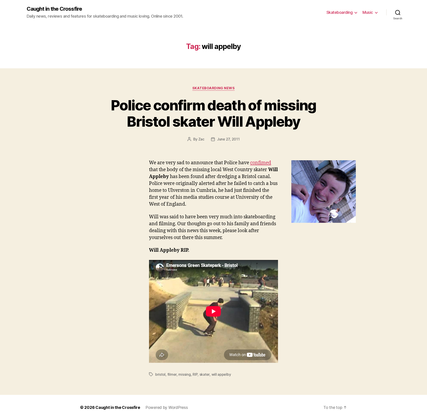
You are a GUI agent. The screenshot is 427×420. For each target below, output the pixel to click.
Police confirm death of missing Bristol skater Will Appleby (213, 113)
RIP (195, 374)
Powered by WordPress (166, 407)
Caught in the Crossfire (54, 9)
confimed (260, 163)
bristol (160, 374)
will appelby (221, 374)
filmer (172, 374)
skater (204, 374)
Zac (201, 139)
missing (184, 374)
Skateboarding (339, 12)
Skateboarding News (213, 88)
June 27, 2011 (228, 139)
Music (368, 12)
